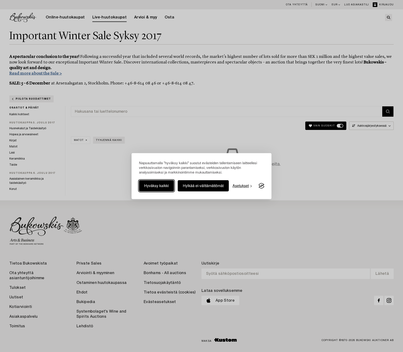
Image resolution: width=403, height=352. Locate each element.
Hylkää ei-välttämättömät (203, 185)
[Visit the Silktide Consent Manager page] (261, 186)
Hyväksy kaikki (156, 185)
